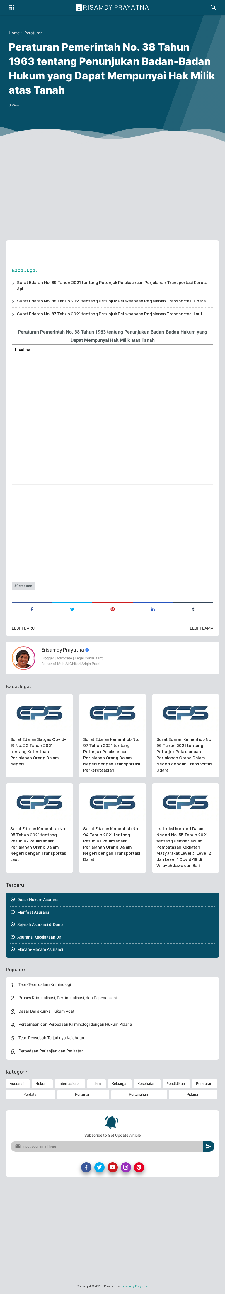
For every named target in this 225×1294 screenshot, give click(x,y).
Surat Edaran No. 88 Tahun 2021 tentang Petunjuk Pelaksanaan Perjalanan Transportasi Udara (111, 301)
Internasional (69, 1083)
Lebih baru (23, 628)
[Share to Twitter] (72, 609)
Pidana (192, 1094)
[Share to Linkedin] (153, 609)
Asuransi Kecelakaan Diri (39, 937)
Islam (96, 1083)
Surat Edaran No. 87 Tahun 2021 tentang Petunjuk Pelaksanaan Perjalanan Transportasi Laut (109, 314)
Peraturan (24, 586)
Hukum (41, 1083)
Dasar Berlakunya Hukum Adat (46, 1011)
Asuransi (17, 1083)
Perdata (29, 1094)
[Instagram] (126, 1167)
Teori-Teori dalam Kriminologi (44, 984)
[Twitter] (99, 1167)
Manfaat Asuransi (33, 912)
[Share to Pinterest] (112, 609)
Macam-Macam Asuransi (40, 949)
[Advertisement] (112, 191)
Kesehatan (146, 1083)
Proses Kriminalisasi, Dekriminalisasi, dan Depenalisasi (67, 997)
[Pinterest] (139, 1167)
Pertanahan (138, 1094)
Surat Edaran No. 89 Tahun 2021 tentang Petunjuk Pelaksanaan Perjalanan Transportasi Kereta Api (112, 285)
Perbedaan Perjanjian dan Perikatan (51, 1051)
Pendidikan (175, 1083)
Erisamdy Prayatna (113, 7)
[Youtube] (113, 1167)
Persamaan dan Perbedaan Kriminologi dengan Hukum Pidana (75, 1024)
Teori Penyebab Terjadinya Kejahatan (52, 1037)
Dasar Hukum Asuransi (38, 899)
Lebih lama (201, 628)
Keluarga (119, 1083)
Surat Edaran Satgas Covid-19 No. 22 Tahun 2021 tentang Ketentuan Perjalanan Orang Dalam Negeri (38, 751)
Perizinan (82, 1094)
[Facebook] (86, 1167)
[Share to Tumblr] (193, 609)
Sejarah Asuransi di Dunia (40, 924)
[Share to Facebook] (32, 609)
